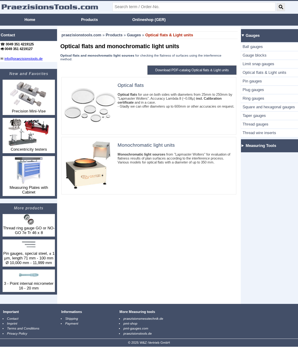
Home (29, 19)
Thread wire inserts (259, 133)
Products (89, 19)
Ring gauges (253, 98)
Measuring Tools (261, 145)
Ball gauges (253, 46)
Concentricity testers (29, 149)
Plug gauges (253, 90)
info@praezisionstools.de (23, 59)
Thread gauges (255, 124)
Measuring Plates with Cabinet (29, 189)
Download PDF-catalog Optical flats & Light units (192, 70)
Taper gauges (254, 115)
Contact (8, 35)
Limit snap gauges (258, 64)
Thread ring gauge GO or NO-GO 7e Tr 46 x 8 (29, 230)
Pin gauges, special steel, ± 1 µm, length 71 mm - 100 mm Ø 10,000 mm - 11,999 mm (28, 258)
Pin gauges (252, 81)
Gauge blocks (255, 55)
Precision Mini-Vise (29, 111)
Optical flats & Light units (169, 35)
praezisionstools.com (81, 35)
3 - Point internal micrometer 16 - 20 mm (29, 285)
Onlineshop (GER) (149, 19)
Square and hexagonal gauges (269, 107)
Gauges (134, 35)
